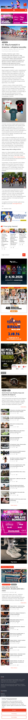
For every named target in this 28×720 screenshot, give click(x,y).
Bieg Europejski (8, 51)
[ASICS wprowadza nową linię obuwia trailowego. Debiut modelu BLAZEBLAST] (5, 484)
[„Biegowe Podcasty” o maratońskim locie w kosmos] (5, 646)
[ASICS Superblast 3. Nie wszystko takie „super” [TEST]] (5, 491)
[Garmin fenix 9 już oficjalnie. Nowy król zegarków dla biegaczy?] (14, 375)
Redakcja (11, 49)
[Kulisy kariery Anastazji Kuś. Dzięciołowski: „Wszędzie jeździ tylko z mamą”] (14, 570)
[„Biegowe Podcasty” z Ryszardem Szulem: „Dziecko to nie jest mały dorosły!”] (5, 653)
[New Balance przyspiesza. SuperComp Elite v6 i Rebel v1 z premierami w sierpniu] (5, 457)
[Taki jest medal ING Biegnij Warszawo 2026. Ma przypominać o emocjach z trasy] (5, 229)
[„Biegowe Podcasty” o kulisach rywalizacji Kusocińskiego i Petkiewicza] (5, 639)
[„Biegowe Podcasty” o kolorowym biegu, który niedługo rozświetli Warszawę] (5, 605)
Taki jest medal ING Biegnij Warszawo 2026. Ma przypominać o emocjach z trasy (4, 240)
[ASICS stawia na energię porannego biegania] (5, 423)
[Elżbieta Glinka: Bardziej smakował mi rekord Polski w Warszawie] (5, 619)
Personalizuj (14, 713)
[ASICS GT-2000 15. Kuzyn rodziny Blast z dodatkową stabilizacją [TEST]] (5, 430)
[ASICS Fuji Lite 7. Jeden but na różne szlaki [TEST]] (5, 478)
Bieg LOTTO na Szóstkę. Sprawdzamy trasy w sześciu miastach (22, 238)
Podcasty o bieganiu (7, 567)
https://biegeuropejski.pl (19, 157)
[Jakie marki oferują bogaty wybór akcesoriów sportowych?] (5, 437)
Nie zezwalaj (14, 717)
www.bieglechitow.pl (17, 203)
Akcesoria (4, 390)
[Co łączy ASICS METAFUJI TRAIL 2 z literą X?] (5, 471)
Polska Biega (4, 42)
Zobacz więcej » (14, 505)
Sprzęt (3, 373)
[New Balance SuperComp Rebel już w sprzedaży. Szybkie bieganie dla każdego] (5, 416)
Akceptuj (14, 710)
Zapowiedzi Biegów (15, 51)
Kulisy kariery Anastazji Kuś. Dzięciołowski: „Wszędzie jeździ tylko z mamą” (13, 588)
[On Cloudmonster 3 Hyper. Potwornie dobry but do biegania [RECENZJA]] (5, 443)
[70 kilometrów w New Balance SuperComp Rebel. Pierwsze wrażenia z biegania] (5, 409)
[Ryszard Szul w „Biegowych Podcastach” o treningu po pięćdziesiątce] (5, 612)
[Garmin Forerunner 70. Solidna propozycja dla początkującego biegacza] (5, 450)
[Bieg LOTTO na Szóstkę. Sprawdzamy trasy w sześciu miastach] (23, 229)
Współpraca (3, 696)
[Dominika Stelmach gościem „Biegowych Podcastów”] (5, 626)
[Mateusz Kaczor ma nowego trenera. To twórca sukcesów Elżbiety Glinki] (5, 632)
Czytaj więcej (23, 406)
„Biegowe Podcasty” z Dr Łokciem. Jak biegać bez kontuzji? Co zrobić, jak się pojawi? (17, 662)
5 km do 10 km (17, 49)
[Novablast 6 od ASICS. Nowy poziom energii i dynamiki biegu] (5, 498)
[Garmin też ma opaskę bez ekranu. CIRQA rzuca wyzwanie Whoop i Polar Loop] (5, 464)
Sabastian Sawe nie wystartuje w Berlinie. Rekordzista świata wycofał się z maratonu (14, 239)
